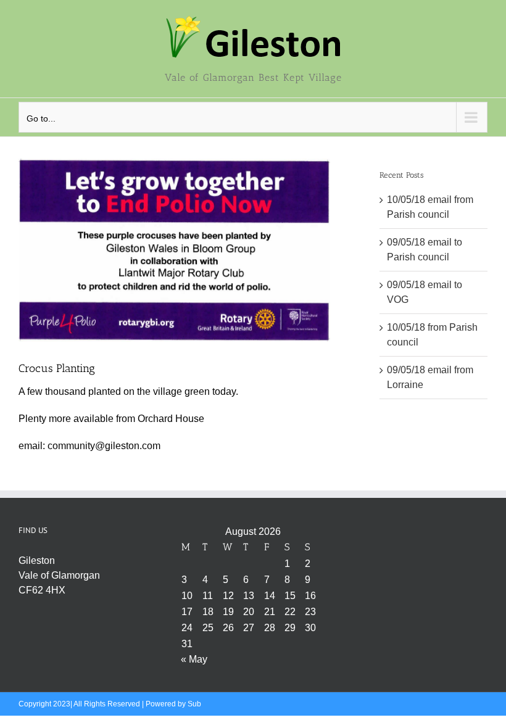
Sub (194, 704)
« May (194, 659)
